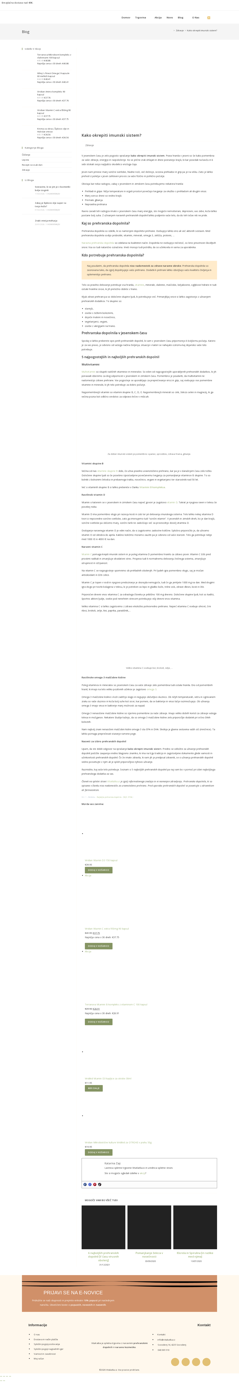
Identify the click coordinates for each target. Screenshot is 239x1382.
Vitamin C (87, 554)
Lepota (25, 159)
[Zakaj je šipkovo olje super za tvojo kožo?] (27, 206)
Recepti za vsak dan (32, 164)
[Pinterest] (94, 1184)
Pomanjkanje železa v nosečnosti (149, 1254)
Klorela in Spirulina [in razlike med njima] (195, 1254)
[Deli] (7, 1376)
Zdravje (89, 145)
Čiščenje (26, 154)
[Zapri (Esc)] (10, 1376)
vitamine (139, 284)
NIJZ (125, 797)
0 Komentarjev (53, 194)
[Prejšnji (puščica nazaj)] (1, 1380)
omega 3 (151, 689)
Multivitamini (89, 371)
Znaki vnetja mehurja (46, 220)
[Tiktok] (99, 1184)
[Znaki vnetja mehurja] (27, 222)
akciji (142, 1173)
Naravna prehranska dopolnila (98, 242)
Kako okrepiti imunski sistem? (202, 30)
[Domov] (172, 30)
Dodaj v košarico (98, 870)
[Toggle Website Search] (216, 17)
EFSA (130, 797)
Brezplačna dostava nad (17, 2)
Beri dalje (94, 1088)
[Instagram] (90, 1184)
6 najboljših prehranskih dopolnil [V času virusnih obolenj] (103, 1256)
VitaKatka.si (113, 781)
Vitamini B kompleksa (152, 487)
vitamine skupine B (107, 470)
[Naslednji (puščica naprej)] (4, 1380)
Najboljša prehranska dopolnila (109, 797)
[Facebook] (85, 1184)
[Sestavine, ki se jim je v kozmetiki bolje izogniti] (27, 190)
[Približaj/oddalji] (1, 1376)
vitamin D (172, 502)
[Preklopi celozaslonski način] (4, 1376)
